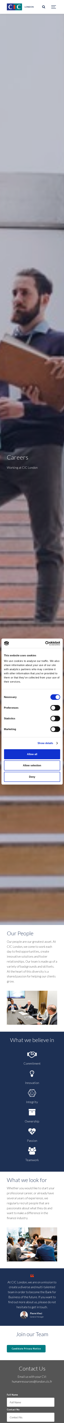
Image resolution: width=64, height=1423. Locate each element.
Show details (45, 743)
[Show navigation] (53, 7)
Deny (32, 776)
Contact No (13, 1409)
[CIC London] (14, 7)
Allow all (32, 754)
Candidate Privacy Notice (26, 1348)
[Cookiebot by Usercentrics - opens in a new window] (45, 643)
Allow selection (32, 765)
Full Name (12, 1395)
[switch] (55, 708)
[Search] (43, 7)
